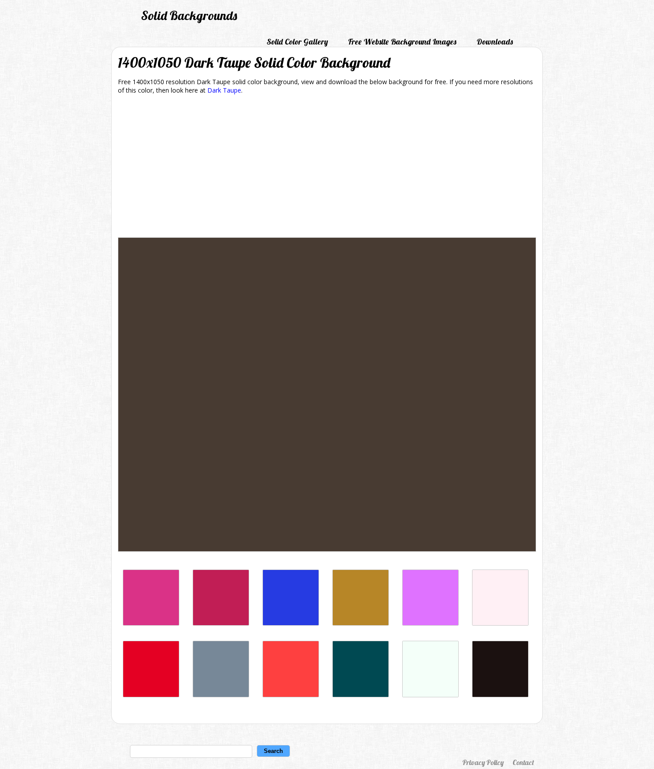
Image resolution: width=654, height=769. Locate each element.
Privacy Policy (483, 762)
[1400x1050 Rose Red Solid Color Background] (221, 623)
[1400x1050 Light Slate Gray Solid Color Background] (221, 695)
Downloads (494, 42)
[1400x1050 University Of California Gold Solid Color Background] (360, 623)
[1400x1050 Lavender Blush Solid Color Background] (500, 623)
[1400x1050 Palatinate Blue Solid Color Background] (290, 623)
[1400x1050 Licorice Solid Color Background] (500, 695)
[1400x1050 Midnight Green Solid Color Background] (360, 695)
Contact (523, 762)
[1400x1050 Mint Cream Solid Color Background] (430, 695)
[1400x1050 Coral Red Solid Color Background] (290, 695)
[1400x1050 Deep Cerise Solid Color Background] (151, 623)
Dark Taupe (224, 90)
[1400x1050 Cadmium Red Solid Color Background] (151, 695)
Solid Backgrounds (189, 15)
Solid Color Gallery (297, 42)
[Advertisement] (327, 167)
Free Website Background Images (402, 42)
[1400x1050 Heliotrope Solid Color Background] (430, 623)
